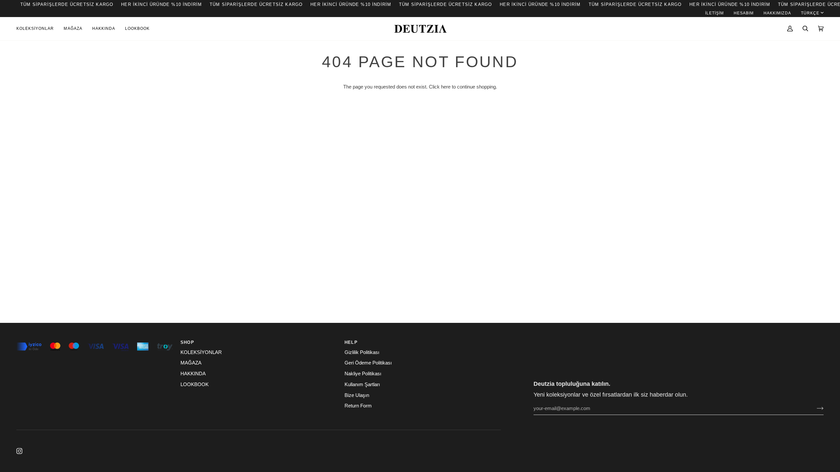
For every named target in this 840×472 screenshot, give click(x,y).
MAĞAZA (190, 362)
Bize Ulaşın (357, 395)
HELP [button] (351, 342)
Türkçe (810, 13)
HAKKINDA (193, 373)
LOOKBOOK (194, 384)
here (446, 86)
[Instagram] (19, 451)
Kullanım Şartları (362, 384)
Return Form (358, 405)
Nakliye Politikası (363, 373)
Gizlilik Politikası (362, 352)
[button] (37, 28)
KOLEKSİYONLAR (201, 352)
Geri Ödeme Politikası (368, 362)
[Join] (815, 408)
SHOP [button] (187, 342)
